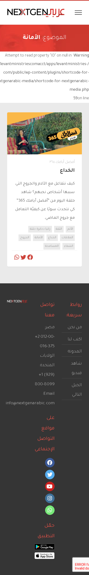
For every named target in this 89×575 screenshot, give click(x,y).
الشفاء (68, 246)
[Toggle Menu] (78, 12)
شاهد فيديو (76, 368)
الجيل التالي (77, 390)
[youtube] (50, 486)
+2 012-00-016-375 (45, 342)
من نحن (75, 327)
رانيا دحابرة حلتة (40, 229)
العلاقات (67, 237)
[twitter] (50, 474)
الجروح (24, 237)
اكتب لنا (75, 339)
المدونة (75, 351)
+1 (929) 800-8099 (45, 380)
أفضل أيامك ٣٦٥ (62, 162)
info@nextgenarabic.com (30, 403)
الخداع (52, 237)
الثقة (59, 229)
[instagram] (50, 498)
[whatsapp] (50, 510)
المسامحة (52, 246)
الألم (70, 229)
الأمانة (39, 237)
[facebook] (50, 462)
